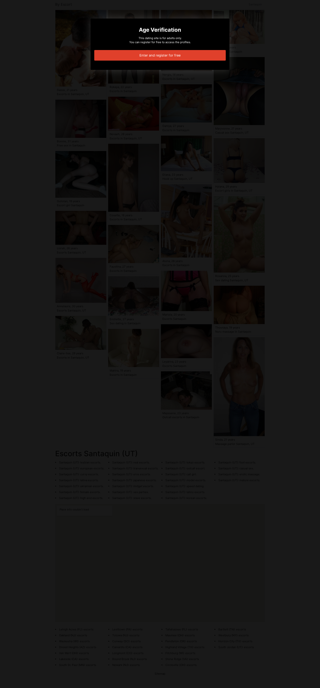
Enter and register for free (160, 55)
